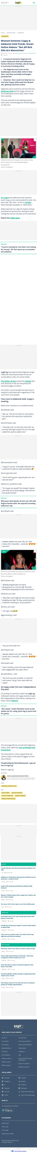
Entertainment (11, 33)
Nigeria (15, 700)
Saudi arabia (5, 792)
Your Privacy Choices (20, 1151)
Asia (2, 907)
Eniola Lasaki (19, 53)
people (28, 381)
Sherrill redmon (20, 795)
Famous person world (8, 798)
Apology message (17, 792)
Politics (3, 881)
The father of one (8, 381)
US (2, 872)
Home (3, 33)
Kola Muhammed (32, 53)
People (3, 978)
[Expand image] (35, 139)
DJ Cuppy (5, 197)
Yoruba (28, 202)
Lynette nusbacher (7, 795)
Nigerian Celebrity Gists (9, 786)
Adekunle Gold (7, 91)
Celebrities (21, 33)
